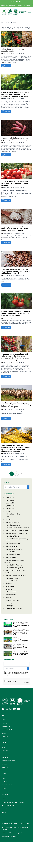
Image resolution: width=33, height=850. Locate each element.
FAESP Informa (10, 586)
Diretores (4, 723)
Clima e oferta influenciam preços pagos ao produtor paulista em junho (16, 139)
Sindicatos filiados (7, 785)
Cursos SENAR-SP (11, 581)
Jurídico (4, 733)
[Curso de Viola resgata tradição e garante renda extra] (8, 646)
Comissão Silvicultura (13, 578)
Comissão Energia (11, 546)
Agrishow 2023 (10, 497)
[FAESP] (4, 12)
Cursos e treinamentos (8, 760)
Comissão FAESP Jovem (13, 552)
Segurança (9, 603)
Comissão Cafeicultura (13, 536)
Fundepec (9, 589)
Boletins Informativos (13, 514)
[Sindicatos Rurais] (23, 12)
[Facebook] (3, 709)
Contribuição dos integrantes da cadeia (13, 802)
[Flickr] (18, 709)
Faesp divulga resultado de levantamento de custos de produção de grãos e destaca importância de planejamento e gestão (16, 448)
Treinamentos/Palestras (14, 608)
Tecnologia (9, 606)
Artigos (8, 511)
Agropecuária (10, 508)
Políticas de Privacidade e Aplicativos (13, 833)
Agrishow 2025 (10, 503)
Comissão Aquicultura (13, 525)
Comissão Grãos (11, 557)
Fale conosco (5, 736)
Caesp (8, 517)
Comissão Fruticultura (13, 555)
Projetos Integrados (12, 600)
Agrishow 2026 (10, 506)
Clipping (8, 519)
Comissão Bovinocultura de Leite (16, 533)
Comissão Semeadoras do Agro (16, 575)
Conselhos (5, 750)
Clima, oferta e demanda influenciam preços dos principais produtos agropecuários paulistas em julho (16, 94)
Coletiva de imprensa (12, 522)
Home (2, 22)
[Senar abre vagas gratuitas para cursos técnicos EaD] (8, 653)
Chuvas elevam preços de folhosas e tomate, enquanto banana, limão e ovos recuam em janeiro (15, 314)
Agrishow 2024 (10, 500)
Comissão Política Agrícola (14, 568)
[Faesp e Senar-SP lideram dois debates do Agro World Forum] (8, 624)
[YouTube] (7, 709)
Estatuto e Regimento (8, 805)
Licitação (4, 764)
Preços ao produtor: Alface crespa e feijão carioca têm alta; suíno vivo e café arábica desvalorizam (15, 271)
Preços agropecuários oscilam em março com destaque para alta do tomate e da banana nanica (14, 229)
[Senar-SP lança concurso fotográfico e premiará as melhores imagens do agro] (8, 639)
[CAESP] (15, 12)
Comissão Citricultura (13, 544)
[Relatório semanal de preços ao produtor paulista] (16, 39)
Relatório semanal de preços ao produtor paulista (13, 50)
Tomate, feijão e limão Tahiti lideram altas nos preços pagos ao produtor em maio (16, 183)
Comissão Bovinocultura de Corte (17, 530)
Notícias (8, 597)
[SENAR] (10, 12)
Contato (4, 788)
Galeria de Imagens (12, 592)
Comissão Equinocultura (14, 549)
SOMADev (15, 837)
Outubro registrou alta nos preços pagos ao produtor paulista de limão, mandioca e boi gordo (16, 405)
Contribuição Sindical (7, 730)
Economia (9, 584)
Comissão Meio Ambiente (14, 565)
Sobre (3, 720)
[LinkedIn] (14, 709)
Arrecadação (5, 757)
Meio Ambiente (11, 595)
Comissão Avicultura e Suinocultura (17, 528)
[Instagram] (10, 709)
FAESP (22, 53)
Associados (5, 809)
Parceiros (4, 781)
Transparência (6, 726)
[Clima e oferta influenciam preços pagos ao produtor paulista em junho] (16, 128)
